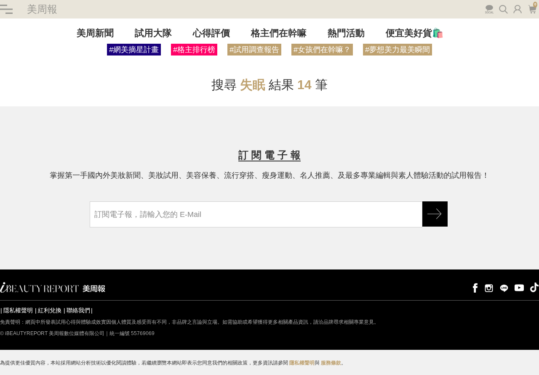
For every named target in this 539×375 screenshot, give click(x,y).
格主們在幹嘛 (279, 33)
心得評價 (211, 33)
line (504, 287)
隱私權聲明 (18, 310)
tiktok (534, 287)
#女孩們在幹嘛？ (322, 49)
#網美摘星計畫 (134, 49)
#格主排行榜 (194, 49)
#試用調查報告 (254, 49)
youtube (519, 287)
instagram (489, 287)
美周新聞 (95, 33)
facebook (473, 287)
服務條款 (331, 363)
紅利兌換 (49, 310)
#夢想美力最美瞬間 (397, 49)
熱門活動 (346, 33)
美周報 (42, 9)
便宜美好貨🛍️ (414, 33)
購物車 (531, 8)
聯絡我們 (78, 310)
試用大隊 (153, 33)
